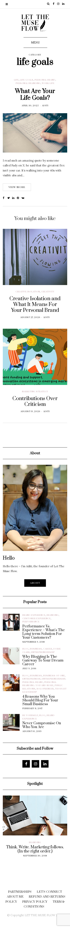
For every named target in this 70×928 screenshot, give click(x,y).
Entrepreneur (31, 679)
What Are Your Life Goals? (35, 94)
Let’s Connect (49, 892)
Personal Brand (45, 80)
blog (25, 649)
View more (17, 187)
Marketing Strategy (35, 392)
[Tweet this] (9, 198)
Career (47, 649)
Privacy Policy (34, 902)
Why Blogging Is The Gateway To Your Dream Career (42, 660)
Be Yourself (30, 715)
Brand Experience (34, 615)
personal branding (28, 83)
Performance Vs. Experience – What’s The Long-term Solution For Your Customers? (43, 632)
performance (31, 621)
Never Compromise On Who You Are (41, 725)
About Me (15, 897)
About (35, 582)
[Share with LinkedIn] (14, 198)
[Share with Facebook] (5, 198)
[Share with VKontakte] (23, 198)
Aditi (45, 105)
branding (53, 615)
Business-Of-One (54, 675)
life (16, 80)
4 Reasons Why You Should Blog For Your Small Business (40, 700)
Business (36, 649)
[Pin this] (19, 198)
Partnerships (20, 892)
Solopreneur (45, 689)
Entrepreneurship (43, 652)
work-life (48, 83)
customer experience (36, 618)
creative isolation (27, 292)
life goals (26, 80)
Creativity (48, 292)
